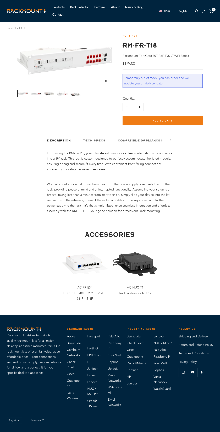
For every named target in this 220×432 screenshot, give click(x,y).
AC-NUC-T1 (135, 287)
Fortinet (130, 35)
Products (58, 7)
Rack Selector (79, 7)
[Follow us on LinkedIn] (202, 372)
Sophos (113, 362)
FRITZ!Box (94, 355)
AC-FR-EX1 (85, 287)
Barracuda (74, 343)
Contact (57, 14)
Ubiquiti (113, 368)
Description (59, 140)
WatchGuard (115, 390)
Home (10, 28)
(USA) (166, 11)
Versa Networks (114, 378)
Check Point (71, 365)
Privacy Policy (188, 361)
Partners (100, 7)
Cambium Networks (73, 352)
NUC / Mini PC (92, 391)
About (115, 7)
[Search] (196, 11)
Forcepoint (94, 339)
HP (89, 362)
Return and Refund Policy (196, 344)
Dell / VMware (72, 395)
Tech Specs (94, 140)
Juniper (92, 368)
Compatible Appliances (140, 140)
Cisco (71, 374)
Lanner (92, 375)
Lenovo (92, 382)
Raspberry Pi (115, 346)
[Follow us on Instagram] (183, 372)
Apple (71, 336)
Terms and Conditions (194, 353)
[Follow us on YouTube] (192, 372)
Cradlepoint (73, 383)
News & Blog (134, 7)
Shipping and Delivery (193, 336)
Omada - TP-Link (93, 404)
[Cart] (211, 11)
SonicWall (114, 355)
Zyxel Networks (114, 402)
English (183, 11)
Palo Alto (114, 336)
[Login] (203, 11)
